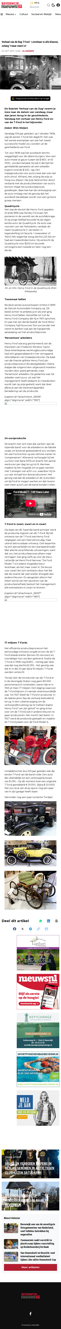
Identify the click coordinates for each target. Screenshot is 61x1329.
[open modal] (58, 5)
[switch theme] (53, 5)
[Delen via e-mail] (46, 929)
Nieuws (10, 14)
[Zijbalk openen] (1, 14)
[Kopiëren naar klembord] (38, 929)
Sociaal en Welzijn (41, 14)
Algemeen (28, 51)
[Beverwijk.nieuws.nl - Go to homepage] (30, 1295)
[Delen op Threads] (56, 921)
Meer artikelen (30, 1267)
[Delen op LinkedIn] (48, 921)
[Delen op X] (22, 929)
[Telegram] (30, 929)
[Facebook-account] (30, 1313)
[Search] (48, 5)
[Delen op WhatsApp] (40, 921)
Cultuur (24, 14)
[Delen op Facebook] (14, 929)
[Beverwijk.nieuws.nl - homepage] (11, 5)
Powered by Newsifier (30, 1325)
